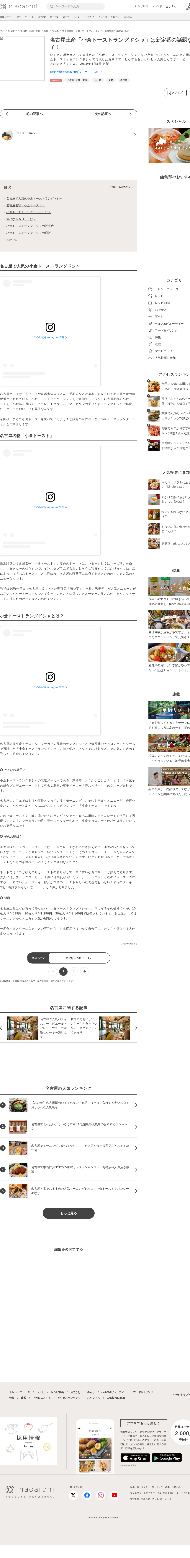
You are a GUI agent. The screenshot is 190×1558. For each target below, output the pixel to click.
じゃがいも (89, 17)
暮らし (91, 1392)
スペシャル (93, 1397)
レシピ (40, 1392)
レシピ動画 (141, 6)
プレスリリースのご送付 (142, 1493)
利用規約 (145, 1499)
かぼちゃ (115, 17)
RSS (159, 1493)
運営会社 (134, 1499)
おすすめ (171, 6)
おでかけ (75, 1392)
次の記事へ (103, 114)
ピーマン (54, 17)
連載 (23, 1397)
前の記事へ (34, 114)
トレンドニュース (19, 1392)
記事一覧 (134, 1487)
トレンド (157, 6)
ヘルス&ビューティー (114, 1392)
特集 (11, 1397)
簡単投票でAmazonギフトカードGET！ (76, 71)
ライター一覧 (147, 1487)
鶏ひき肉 (41, 17)
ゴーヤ (66, 17)
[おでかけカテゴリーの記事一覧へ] (56, 80)
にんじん (128, 17)
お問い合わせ (178, 1487)
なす (19, 17)
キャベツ (29, 17)
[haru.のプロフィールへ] (68, 135)
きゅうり (102, 17)
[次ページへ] (84, 971)
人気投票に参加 (116, 1397)
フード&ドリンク (143, 1392)
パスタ (76, 17)
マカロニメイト (42, 1397)
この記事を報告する (129, 944)
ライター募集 (163, 1487)
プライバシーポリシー (163, 1499)
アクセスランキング (69, 1397)
